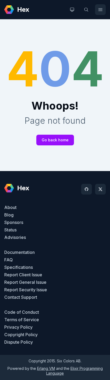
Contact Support (20, 297)
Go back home (55, 140)
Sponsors (13, 222)
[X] (100, 189)
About (10, 207)
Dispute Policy (18, 342)
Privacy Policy (18, 327)
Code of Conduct (21, 312)
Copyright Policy (21, 334)
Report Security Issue (25, 290)
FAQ (8, 260)
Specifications (18, 267)
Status (10, 230)
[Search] (86, 9)
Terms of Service (21, 319)
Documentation (19, 252)
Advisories (15, 237)
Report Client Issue (23, 275)
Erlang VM (46, 368)
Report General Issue (25, 282)
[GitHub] (86, 189)
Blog (9, 215)
